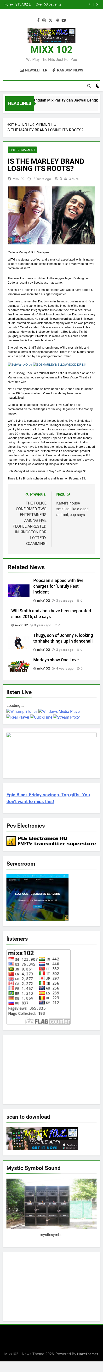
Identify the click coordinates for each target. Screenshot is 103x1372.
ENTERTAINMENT (22, 149)
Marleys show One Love (56, 659)
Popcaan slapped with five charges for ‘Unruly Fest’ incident (58, 586)
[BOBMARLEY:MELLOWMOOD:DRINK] (59, 364)
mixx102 (18, 178)
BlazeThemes (87, 1354)
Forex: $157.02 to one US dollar (18, 4)
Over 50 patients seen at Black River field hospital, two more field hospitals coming (48, 4)
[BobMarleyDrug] (20, 364)
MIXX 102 (51, 49)
